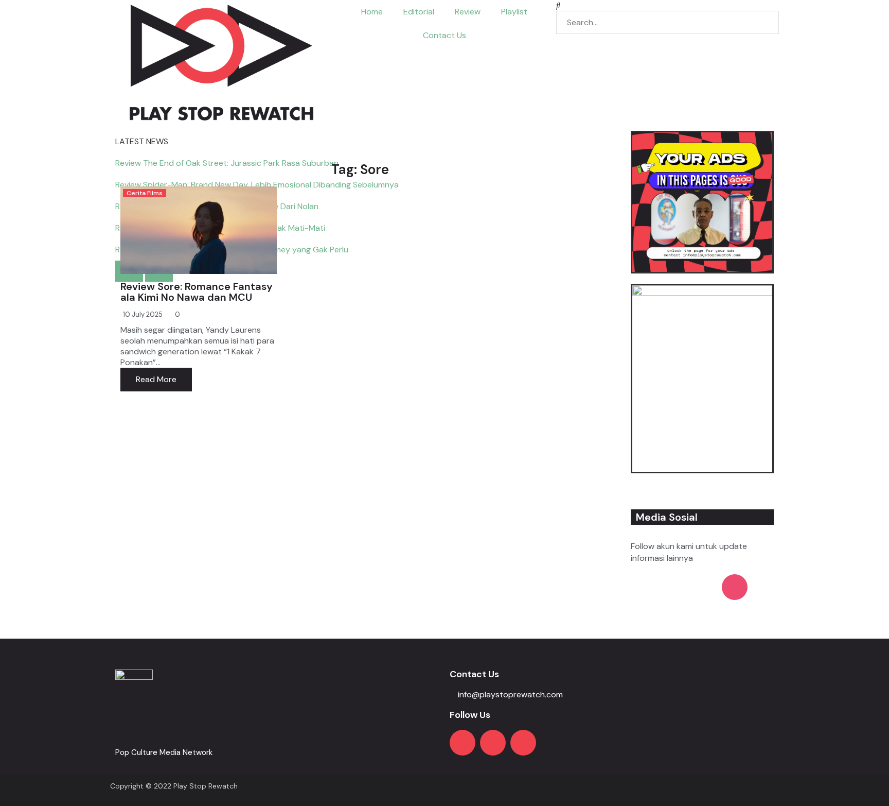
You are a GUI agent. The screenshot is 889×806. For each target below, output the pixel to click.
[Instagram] (493, 743)
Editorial (418, 11)
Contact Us (444, 35)
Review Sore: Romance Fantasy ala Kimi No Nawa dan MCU (196, 292)
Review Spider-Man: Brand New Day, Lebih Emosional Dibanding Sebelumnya (257, 184)
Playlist (514, 11)
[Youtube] (462, 743)
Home (372, 11)
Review (468, 11)
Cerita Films (145, 193)
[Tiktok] (523, 743)
